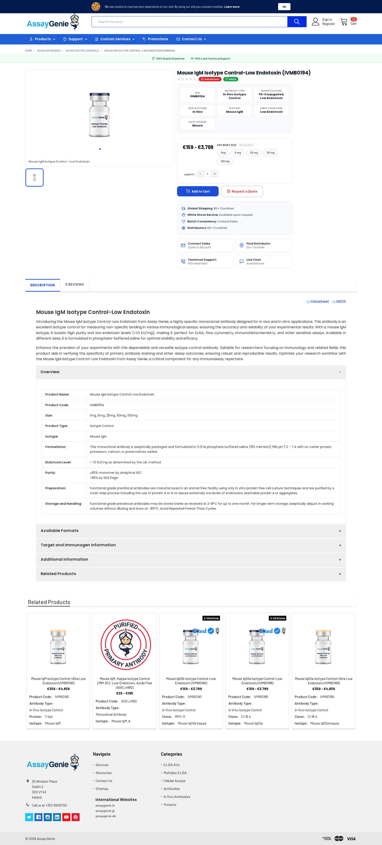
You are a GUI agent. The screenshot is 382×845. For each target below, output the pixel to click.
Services (102, 765)
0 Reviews (74, 284)
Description (42, 285)
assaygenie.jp (105, 810)
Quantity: (189, 174)
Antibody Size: (235, 145)
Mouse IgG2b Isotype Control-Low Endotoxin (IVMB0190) (191, 680)
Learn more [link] (231, 6)
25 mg (254, 152)
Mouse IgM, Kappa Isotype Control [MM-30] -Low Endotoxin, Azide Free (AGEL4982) (124, 682)
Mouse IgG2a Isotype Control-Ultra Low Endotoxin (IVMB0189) (324, 680)
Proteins (170, 804)
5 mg (238, 152)
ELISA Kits (172, 765)
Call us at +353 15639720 (49, 805)
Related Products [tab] (49, 601)
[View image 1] (34, 177)
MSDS (232, 79)
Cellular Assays (174, 780)
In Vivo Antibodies (177, 796)
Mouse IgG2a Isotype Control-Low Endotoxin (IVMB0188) (257, 680)
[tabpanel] (99, 112)
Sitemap (102, 788)
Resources (104, 772)
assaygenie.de (106, 816)
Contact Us (104, 780)
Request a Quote (244, 191)
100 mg (225, 161)
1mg (223, 152)
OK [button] (284, 6)
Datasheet (211, 79)
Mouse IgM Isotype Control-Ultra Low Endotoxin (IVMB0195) (58, 680)
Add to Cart (201, 191)
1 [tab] (100, 149)
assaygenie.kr (105, 805)
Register (328, 24)
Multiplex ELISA (175, 772)
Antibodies (172, 788)
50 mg (271, 152)
